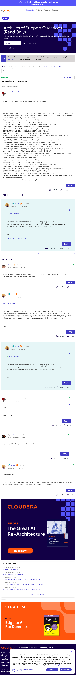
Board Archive (10, 66)
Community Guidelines (27, 647)
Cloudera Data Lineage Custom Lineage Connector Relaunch (21, 579)
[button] (72, 98)
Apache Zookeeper (12, 86)
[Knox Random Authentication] (74, 253)
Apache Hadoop (5, 671)
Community (30, 10)
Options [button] (6, 71)
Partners (47, 10)
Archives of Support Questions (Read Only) (29, 66)
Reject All (52, 669)
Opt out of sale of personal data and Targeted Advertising (22, 670)
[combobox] (46, 43)
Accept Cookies (66, 669)
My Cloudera (6, 652)
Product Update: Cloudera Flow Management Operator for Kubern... (23, 584)
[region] (42, 661)
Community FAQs (46, 647)
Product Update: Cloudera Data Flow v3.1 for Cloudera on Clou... (22, 589)
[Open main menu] (74, 18)
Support (55, 10)
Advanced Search (9, 48)
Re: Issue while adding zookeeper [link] (52, 66)
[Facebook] (2, 655)
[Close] (72, 651)
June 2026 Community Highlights (13, 574)
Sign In (5, 18)
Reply (70, 185)
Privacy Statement (60, 665)
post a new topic (14, 59)
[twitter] (6, 655)
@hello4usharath (14, 214)
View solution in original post (16, 238)
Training (39, 10)
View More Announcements (38, 594)
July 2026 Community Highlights (12, 569)
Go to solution (68, 77)
